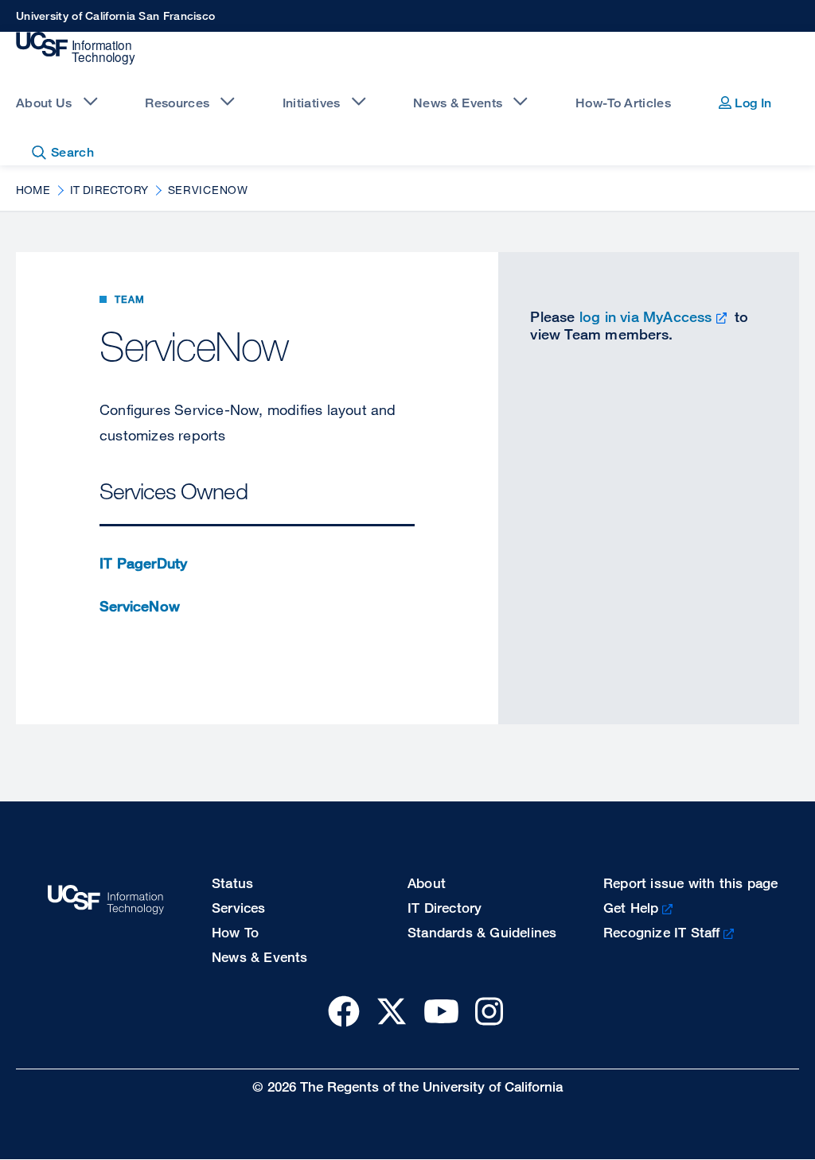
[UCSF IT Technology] (75, 48)
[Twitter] (392, 1010)
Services (239, 907)
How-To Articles (623, 103)
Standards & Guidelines (482, 932)
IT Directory (109, 189)
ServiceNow (139, 606)
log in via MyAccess (645, 316)
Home (33, 189)
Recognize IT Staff (661, 932)
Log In (751, 103)
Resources (177, 103)
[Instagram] (489, 1010)
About (427, 883)
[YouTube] (441, 1010)
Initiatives (312, 103)
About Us (44, 103)
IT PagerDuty (143, 563)
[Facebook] (344, 1010)
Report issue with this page (690, 883)
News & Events (457, 103)
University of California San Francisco (115, 15)
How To (235, 932)
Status (232, 883)
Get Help (631, 907)
